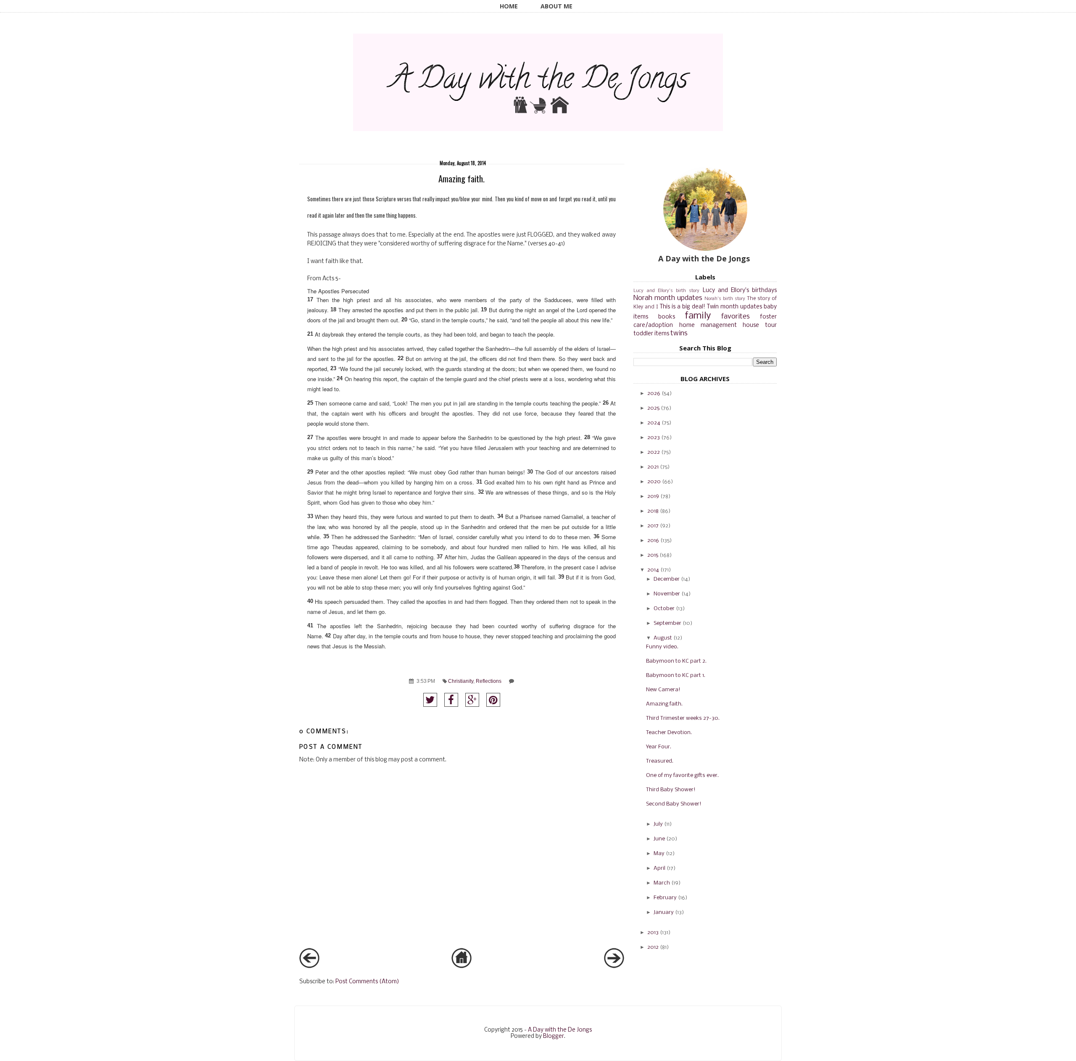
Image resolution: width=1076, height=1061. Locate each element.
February (665, 897)
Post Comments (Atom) (367, 982)
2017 (653, 526)
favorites (735, 316)
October (664, 608)
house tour (760, 325)
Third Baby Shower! (671, 789)
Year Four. (658, 747)
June (659, 839)
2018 (653, 511)
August (663, 638)
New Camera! (663, 689)
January (664, 912)
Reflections (488, 681)
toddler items (651, 334)
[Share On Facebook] (451, 699)
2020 (654, 481)
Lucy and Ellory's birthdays (740, 290)
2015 (652, 555)
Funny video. (662, 647)
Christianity (460, 681)
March (662, 883)
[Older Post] (614, 967)
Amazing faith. (664, 704)
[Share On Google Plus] (472, 699)
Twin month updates (734, 307)
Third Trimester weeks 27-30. (683, 718)
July (658, 824)
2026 (653, 393)
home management (708, 325)
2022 (653, 452)
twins (679, 333)
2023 (653, 437)
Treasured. (659, 761)
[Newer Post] (309, 967)
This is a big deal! (682, 307)
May (659, 853)
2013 (653, 932)
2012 (653, 947)
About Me (556, 6)
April (659, 868)
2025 (653, 408)
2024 (653, 423)
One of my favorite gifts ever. (682, 775)
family (698, 316)
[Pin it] (493, 699)
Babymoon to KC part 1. (675, 675)
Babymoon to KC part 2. (676, 661)
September (667, 623)
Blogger (553, 1036)
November (667, 594)
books (666, 317)
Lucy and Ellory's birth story (666, 290)
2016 (653, 540)
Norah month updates (667, 298)
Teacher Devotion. (669, 732)
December (667, 579)
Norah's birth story (724, 298)
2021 (653, 467)
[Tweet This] (430, 699)
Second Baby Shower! (674, 804)
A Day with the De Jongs (560, 1030)
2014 (653, 570)
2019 (653, 496)
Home (509, 6)
